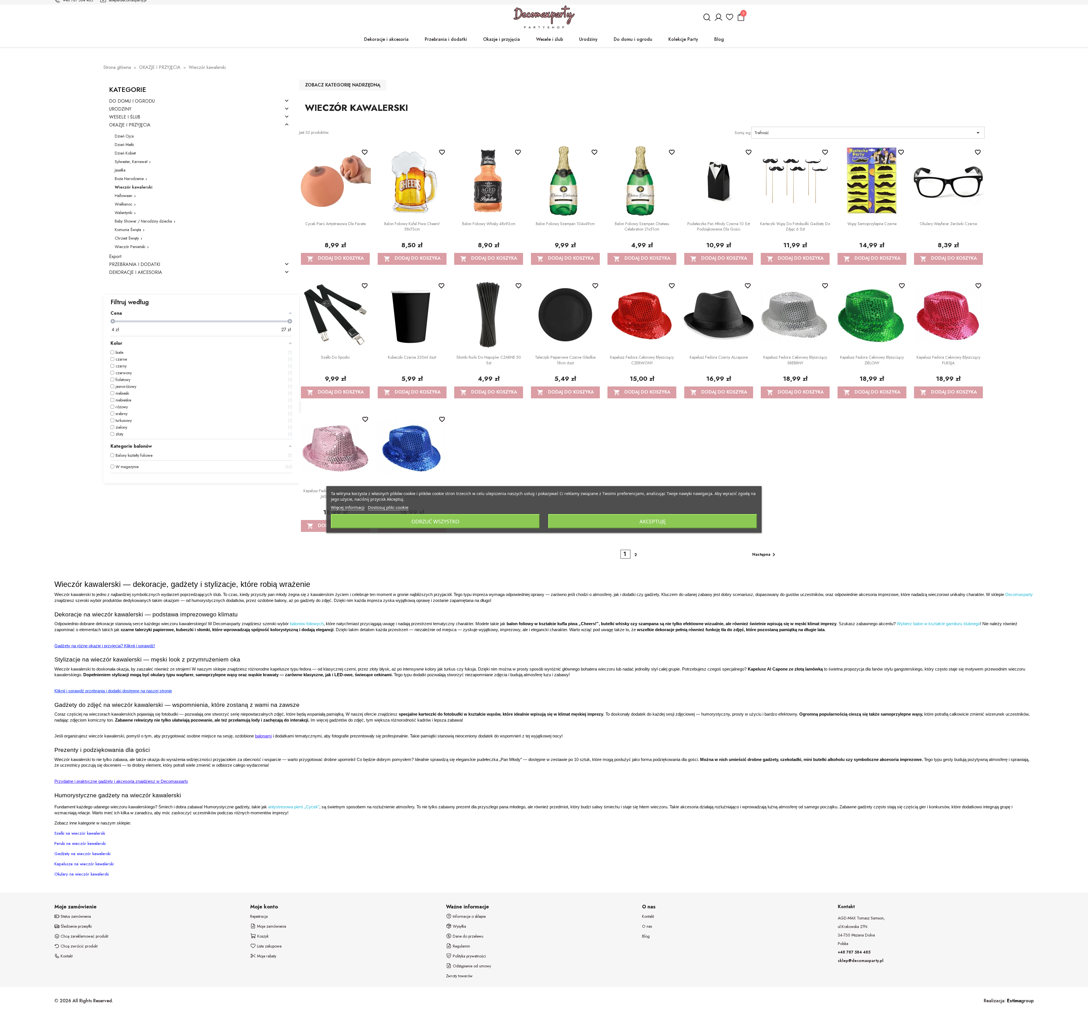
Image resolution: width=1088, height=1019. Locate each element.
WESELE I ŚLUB (124, 117)
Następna (764, 554)
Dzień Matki (124, 144)
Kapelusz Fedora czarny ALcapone (719, 357)
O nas (647, 926)
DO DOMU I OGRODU (132, 101)
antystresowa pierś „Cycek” (293, 807)
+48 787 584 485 (854, 952)
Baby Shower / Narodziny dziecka (143, 221)
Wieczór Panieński (130, 247)
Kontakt (648, 916)
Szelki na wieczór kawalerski (79, 833)
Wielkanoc (123, 204)
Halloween (123, 195)
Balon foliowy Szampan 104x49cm (565, 224)
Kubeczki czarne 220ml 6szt (412, 357)
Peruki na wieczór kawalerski (80, 843)
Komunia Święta (128, 229)
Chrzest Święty (127, 238)
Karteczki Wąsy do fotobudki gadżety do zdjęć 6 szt (795, 226)
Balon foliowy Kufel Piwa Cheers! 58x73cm (412, 226)
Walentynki (123, 212)
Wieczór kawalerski (133, 187)
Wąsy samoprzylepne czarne (871, 224)
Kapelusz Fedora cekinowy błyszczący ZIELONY (872, 360)
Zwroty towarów (459, 976)
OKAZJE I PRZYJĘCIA (129, 125)
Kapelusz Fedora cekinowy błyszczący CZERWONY (642, 360)
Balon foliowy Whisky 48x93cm (488, 224)
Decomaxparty (1019, 594)
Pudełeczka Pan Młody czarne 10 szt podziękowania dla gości (718, 226)
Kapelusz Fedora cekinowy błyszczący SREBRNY (795, 360)
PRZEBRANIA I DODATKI (134, 265)
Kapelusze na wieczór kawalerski (84, 864)
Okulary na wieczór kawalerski (81, 874)
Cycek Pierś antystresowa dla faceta (335, 224)
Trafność (868, 132)
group (1020, 1000)
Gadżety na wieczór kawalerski (82, 854)
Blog (646, 936)
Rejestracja (259, 916)
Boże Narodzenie (129, 178)
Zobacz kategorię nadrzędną (342, 85)
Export (115, 257)
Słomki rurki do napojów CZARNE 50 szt (488, 360)
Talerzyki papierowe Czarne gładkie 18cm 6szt (565, 360)
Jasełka (120, 170)
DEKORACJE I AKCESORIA (135, 273)
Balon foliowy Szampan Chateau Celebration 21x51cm (642, 226)
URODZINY (120, 109)
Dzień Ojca (124, 136)
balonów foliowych (307, 623)
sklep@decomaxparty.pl (860, 960)
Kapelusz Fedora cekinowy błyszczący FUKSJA (948, 360)
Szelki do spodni (335, 357)
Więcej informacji (348, 507)
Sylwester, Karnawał (131, 161)
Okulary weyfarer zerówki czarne (948, 224)
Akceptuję (652, 521)
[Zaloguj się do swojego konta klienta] (718, 19)
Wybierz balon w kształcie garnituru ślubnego (938, 623)
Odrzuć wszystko (435, 521)
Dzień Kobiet (125, 153)
